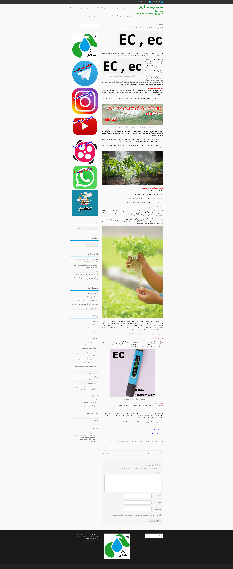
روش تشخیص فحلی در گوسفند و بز (83, 274)
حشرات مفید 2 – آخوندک (87, 270)
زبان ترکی (93, 331)
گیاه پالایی (127, 16)
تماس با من (89, 16)
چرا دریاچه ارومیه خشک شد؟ (88, 383)
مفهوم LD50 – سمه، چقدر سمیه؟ (88, 300)
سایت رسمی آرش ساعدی (151, 8)
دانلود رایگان (119, 16)
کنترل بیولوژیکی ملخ (92, 307)
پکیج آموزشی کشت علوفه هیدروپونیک (85, 366)
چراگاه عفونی (92, 355)
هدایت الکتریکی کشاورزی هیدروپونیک (119, 441)
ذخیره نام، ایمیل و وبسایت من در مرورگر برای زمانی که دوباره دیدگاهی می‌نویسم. (135, 515)
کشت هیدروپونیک (155, 441)
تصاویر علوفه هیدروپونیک (89, 348)
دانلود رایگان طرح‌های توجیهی (87, 402)
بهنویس (93, 433)
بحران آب (81, 7)
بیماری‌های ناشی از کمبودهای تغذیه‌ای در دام (85, 304)
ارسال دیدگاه (135, 28)
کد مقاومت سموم (92, 293)
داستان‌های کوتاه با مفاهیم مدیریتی (85, 435)
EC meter (156, 344)
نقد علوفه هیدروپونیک (90, 351)
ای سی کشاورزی (142, 441)
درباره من (123, 7)
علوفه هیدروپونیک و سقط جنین (87, 359)
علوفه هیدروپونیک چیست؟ (88, 344)
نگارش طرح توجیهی (108, 16)
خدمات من (97, 16)
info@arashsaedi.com (141, 1)
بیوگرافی (93, 324)
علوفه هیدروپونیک (106, 7)
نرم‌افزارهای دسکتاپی (90, 406)
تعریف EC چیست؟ (133, 441)
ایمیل (159, 502)
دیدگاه (158, 472)
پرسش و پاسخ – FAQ (90, 362)
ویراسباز (92, 441)
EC (154, 210)
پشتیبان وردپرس (146, 566)
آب (160, 441)
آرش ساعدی (146, 28)
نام (159, 495)
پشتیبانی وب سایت (158, 566)
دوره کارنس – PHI (92, 297)
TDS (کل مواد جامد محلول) (154, 453)
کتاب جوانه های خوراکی (92, 7)
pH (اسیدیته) (106, 453)
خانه (129, 7)
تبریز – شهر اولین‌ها (90, 327)
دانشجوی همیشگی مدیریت (87, 437)
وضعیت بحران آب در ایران (88, 379)
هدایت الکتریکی (119, 90)
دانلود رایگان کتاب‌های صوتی (87, 439)
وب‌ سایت (158, 509)
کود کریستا (116, 7)
